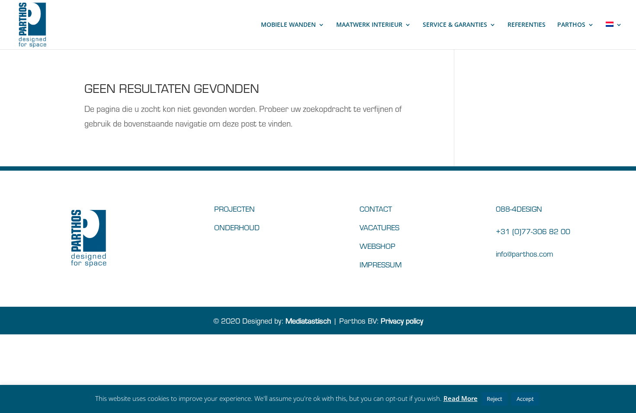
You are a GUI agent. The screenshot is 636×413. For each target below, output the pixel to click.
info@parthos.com (524, 253)
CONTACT (376, 208)
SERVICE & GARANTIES (455, 25)
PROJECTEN (234, 208)
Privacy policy (402, 320)
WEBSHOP (377, 245)
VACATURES (379, 227)
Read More (460, 398)
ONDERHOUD (237, 227)
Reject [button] (494, 399)
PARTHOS (571, 25)
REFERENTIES (527, 25)
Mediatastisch (308, 320)
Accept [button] (525, 399)
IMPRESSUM (381, 264)
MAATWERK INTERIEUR (369, 25)
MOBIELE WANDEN (288, 25)
